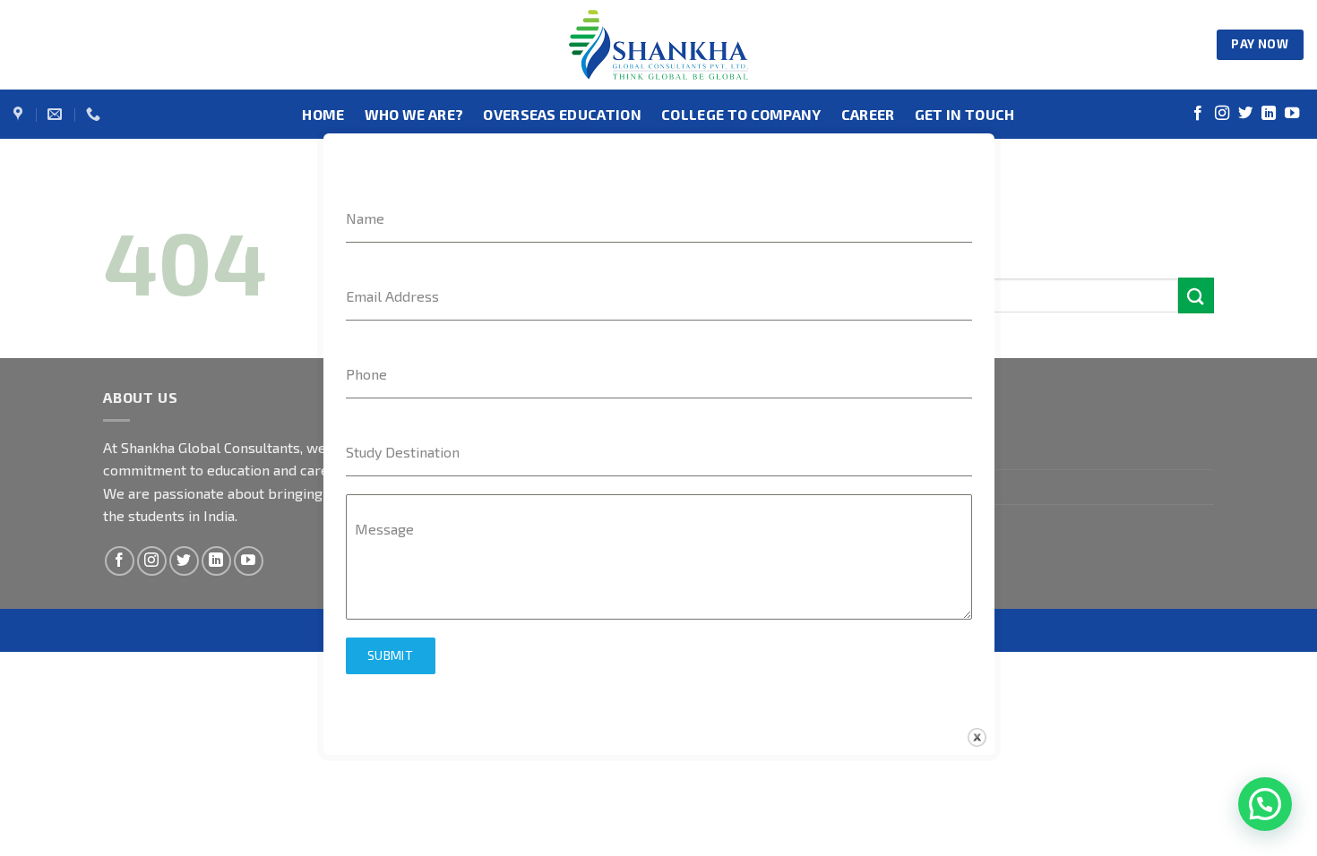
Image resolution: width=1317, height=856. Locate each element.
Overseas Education (562, 114)
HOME (323, 114)
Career (868, 114)
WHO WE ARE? (414, 114)
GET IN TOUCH (965, 114)
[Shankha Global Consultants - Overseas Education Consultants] (658, 44)
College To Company (741, 114)
